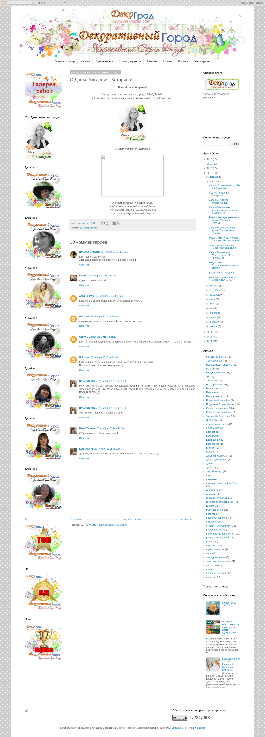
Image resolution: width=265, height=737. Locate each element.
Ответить (84, 264)
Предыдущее (186, 519)
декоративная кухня (217, 455)
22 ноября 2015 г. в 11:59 (102, 275)
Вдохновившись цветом (219, 364)
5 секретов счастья (216, 357)
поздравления (91, 228)
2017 (210, 164)
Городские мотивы (216, 372)
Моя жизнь (212, 388)
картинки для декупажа (219, 498)
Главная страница (65, 61)
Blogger (201, 728)
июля (213, 299)
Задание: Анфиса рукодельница (219, 201)
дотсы (209, 463)
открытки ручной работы (220, 525)
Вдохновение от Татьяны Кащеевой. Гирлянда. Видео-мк (231, 664)
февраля (215, 322)
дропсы (210, 467)
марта (213, 317)
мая (212, 308)
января (214, 326)
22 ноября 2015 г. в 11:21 (114, 252)
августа (214, 294)
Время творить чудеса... (222, 272)
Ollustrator (176, 728)
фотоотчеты (213, 565)
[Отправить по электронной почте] (103, 223)
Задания (167, 61)
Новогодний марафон (218, 400)
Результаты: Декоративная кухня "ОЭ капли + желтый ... (224, 220)
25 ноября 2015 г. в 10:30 (110, 428)
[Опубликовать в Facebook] (114, 223)
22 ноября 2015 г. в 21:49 (102, 337)
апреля (214, 312)
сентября (215, 290)
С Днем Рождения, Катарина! (219, 194)
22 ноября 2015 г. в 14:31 (109, 296)
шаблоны (211, 577)
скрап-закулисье (215, 549)
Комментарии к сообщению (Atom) (108, 524)
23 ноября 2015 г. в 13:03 (104, 357)
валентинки (212, 436)
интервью (211, 479)
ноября (214, 181)
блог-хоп (211, 432)
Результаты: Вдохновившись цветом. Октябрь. (224, 265)
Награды (211, 392)
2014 (210, 332)
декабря (214, 177)
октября (214, 285)
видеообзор (212, 444)
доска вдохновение (216, 459)
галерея (210, 451)
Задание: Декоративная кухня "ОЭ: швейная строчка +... (222, 230)
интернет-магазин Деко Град (222, 483)
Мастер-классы (214, 384)
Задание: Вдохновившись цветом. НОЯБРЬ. (223, 278)
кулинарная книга (216, 510)
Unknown (84, 316)
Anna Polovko (86, 296)
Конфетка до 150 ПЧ (229, 604)
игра (208, 475)
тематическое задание (218, 561)
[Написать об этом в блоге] (107, 223)
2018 (210, 159)
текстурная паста (216, 557)
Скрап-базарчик (104, 61)
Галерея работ (201, 61)
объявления (213, 521)
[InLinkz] (26, 710)
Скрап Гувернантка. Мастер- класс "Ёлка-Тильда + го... (222, 255)
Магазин (85, 61)
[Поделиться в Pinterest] (118, 223)
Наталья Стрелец (89, 252)
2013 (210, 336)
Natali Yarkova (87, 428)
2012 (210, 341)
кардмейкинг (213, 490)
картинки (211, 494)
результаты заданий (217, 537)
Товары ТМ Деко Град (218, 416)
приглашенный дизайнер (220, 533)
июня (213, 303)
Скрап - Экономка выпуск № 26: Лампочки (224, 186)
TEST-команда (214, 360)
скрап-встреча (214, 545)
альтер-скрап (213, 428)
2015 (210, 173)
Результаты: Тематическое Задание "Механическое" (224, 239)
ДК (81, 228)
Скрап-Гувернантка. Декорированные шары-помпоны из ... (224, 210)
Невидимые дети (215, 396)
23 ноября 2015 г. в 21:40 (112, 381)
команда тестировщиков (219, 502)
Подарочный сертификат (220, 404)
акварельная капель (217, 424)
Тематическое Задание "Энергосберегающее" (223, 246)
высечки (210, 447)
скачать (210, 541)
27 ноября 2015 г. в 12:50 (108, 448)
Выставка (211, 368)
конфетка (211, 506)
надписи (211, 514)
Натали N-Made (88, 381)
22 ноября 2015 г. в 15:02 (104, 316)
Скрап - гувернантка (130, 61)
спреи (209, 553)
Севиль (83, 337)
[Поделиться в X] (111, 223)
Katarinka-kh (86, 448)
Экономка (152, 61)
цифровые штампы (217, 573)
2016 (210, 168)
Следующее (77, 519)
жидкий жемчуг (214, 471)
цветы (209, 569)
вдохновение (213, 440)
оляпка (83, 275)
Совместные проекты (218, 412)
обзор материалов (216, 517)
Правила (183, 61)
